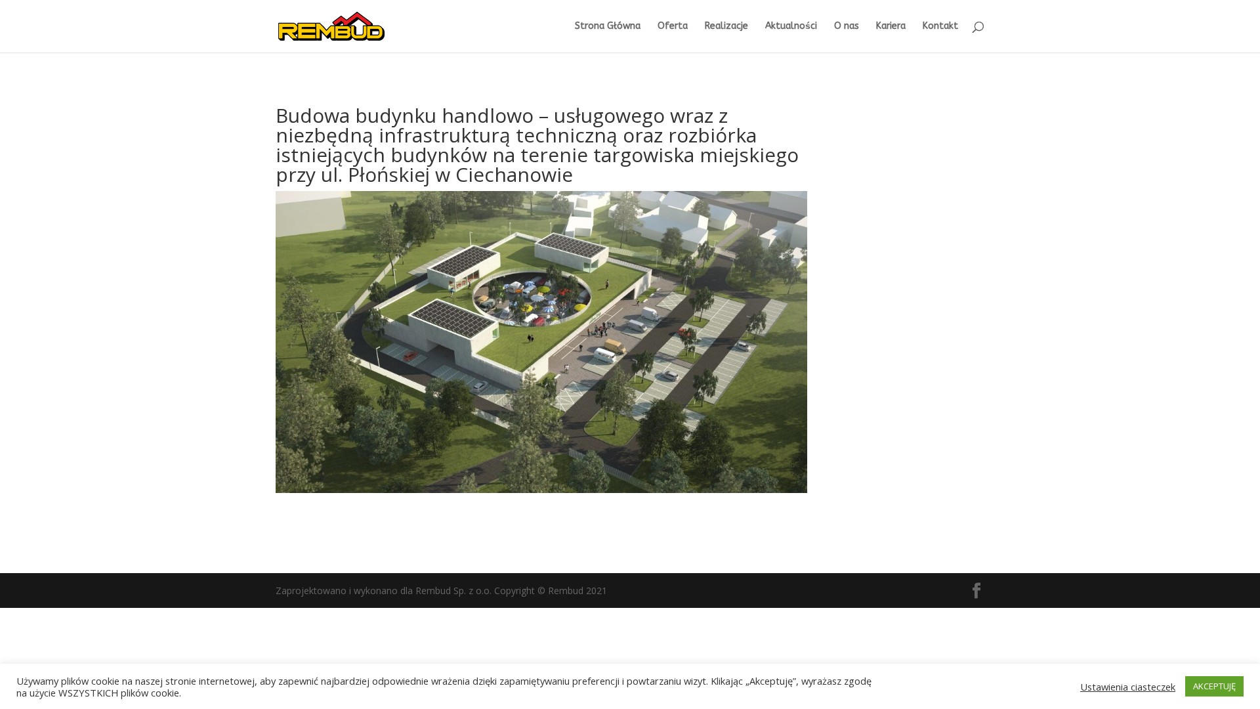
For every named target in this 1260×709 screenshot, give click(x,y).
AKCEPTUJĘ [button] (1214, 686)
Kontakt (940, 27)
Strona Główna (607, 27)
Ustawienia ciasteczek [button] (1127, 687)
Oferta (673, 27)
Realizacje (726, 27)
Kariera (891, 27)
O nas (846, 27)
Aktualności (791, 27)
